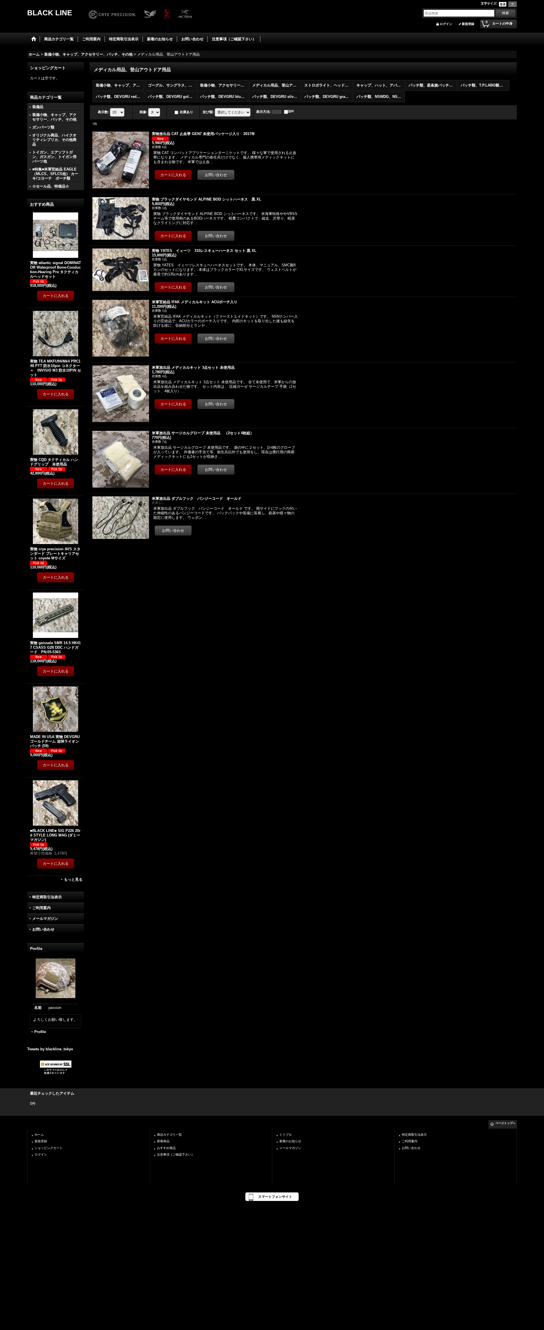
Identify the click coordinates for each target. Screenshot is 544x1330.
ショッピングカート (49, 1148)
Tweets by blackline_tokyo (50, 1049)
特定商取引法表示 (47, 897)
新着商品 (163, 1141)
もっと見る (73, 879)
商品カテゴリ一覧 (169, 1134)
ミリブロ (285, 1134)
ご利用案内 (41, 908)
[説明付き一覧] (290, 112)
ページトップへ (505, 1123)
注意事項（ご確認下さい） (175, 1154)
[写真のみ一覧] (278, 112)
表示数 (103, 112)
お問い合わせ (43, 929)
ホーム (39, 1134)
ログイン (446, 24)
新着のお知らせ (290, 1141)
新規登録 (468, 24)
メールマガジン (45, 918)
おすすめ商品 (166, 1148)
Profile (40, 1032)
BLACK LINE (49, 13)
